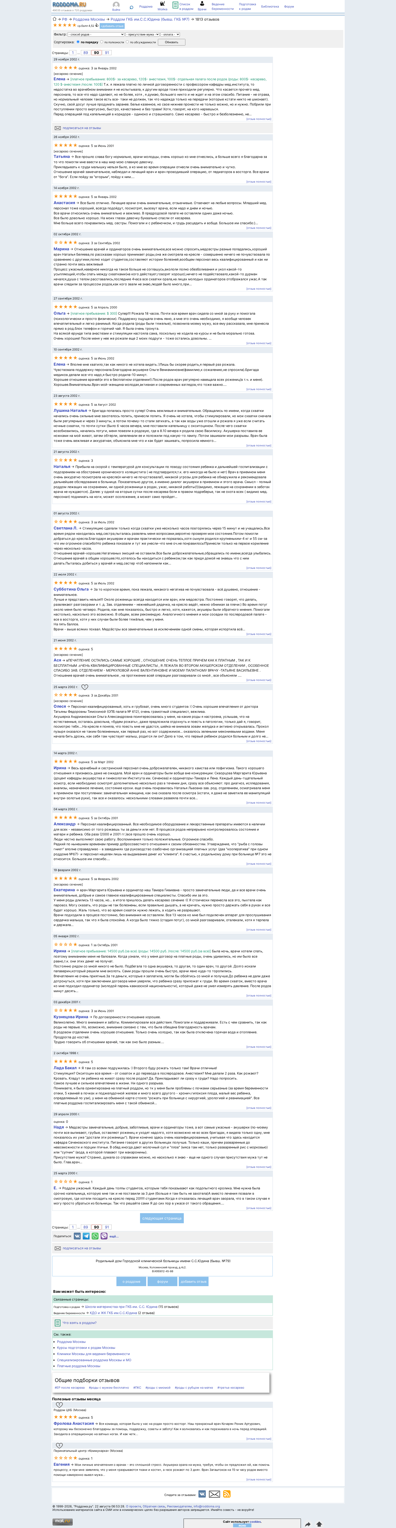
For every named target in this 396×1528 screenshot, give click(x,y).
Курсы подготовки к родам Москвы (86, 1348)
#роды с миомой (158, 1387)
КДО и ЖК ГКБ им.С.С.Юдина (113, 1313)
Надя (59, 1127)
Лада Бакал (65, 1067)
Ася (57, 660)
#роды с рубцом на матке (194, 1387)
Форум (289, 6)
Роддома (145, 6)
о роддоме (131, 1281)
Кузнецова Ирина (71, 1016)
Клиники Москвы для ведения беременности (93, 1354)
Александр (65, 823)
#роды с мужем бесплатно (109, 1387)
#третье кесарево (230, 1387)
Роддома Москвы (71, 1342)
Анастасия (65, 202)
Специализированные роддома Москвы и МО (94, 1360)
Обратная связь (154, 1506)
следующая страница (162, 1218)
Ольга (60, 313)
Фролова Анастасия (74, 1423)
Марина (61, 248)
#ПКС (137, 1387)
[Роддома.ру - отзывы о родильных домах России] (69, 6)
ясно (242, 1525)
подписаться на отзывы (81, 128)
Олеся (60, 706)
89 (85, 52)
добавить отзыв (193, 1281)
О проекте (133, 1506)
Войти (116, 9)
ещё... (114, 1236)
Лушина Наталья (71, 410)
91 (107, 52)
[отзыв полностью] (258, 119)
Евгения (62, 1464)
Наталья (62, 466)
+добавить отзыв (112, 26)
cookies (255, 1521)
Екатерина (64, 889)
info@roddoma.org (207, 1506)
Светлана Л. (65, 528)
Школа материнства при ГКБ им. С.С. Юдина (121, 1307)
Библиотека (270, 6)
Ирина (60, 767)
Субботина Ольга (71, 589)
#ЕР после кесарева (70, 1387)
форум (162, 1281)
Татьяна (62, 156)
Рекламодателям (179, 1506)
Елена (59, 78)
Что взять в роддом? (79, 1323)
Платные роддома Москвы (78, 1366)
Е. (55, 1187)
